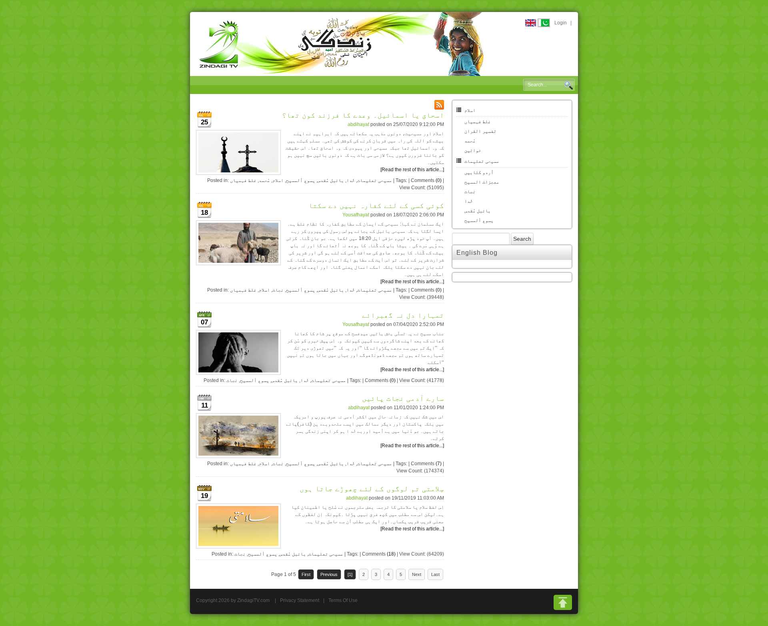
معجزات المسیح (481, 182)
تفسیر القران (480, 131)
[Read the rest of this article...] (412, 169)
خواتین (472, 150)
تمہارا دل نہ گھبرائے (403, 315)
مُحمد (264, 180)
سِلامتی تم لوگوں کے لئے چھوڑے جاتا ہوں (372, 489)
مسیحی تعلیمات (374, 180)
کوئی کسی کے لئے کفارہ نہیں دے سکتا (376, 206)
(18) (391, 554)
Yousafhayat (355, 215)
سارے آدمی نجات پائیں (403, 398)
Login (560, 23)
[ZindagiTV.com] (342, 43)
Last (435, 574)
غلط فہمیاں (243, 180)
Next (416, 574)
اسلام (278, 180)
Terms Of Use (343, 600)
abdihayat (358, 124)
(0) (439, 180)
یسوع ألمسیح (300, 180)
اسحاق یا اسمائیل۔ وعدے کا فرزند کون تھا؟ (363, 115)
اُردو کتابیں (479, 172)
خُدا (350, 180)
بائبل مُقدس (331, 180)
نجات (278, 290)
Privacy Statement (299, 600)
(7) (439, 463)
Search (568, 85)
